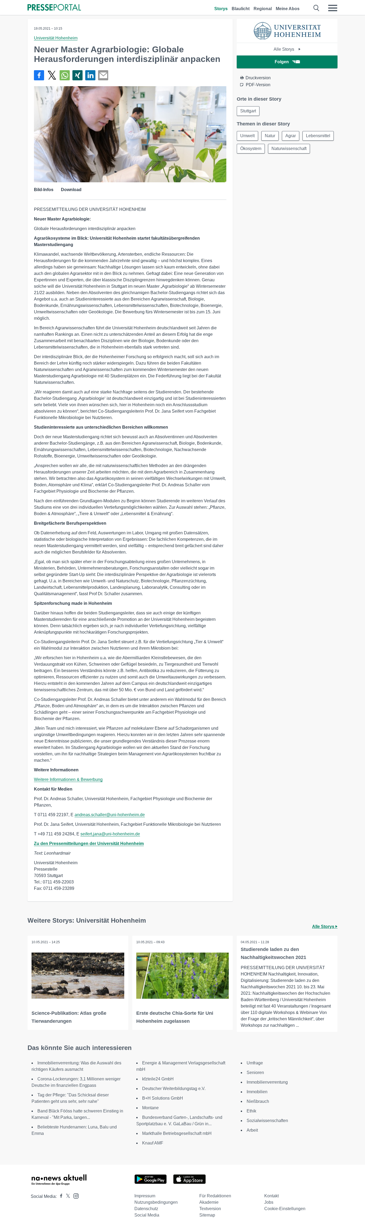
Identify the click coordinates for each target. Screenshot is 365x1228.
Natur (270, 135)
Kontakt (271, 1196)
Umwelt (247, 135)
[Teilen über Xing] (77, 75)
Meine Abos (288, 8)
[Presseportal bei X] (66, 1196)
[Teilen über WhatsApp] (65, 75)
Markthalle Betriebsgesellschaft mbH (177, 1133)
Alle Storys (284, 49)
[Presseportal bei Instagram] (74, 1195)
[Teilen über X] (52, 75)
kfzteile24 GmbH (158, 1079)
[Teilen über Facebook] (39, 75)
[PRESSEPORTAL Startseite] (54, 8)
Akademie (209, 1202)
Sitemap (207, 1215)
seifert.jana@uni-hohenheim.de (110, 834)
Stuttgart (248, 111)
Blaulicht (241, 8)
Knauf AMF (152, 1143)
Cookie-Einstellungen (284, 1208)
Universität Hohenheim (55, 38)
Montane (150, 1107)
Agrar (290, 135)
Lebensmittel (318, 135)
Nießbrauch (258, 1101)
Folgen (282, 62)
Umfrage (255, 1063)
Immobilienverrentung (267, 1082)
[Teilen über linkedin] (90, 75)
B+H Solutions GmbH (162, 1098)
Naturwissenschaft (288, 148)
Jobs (268, 1202)
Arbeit (252, 1130)
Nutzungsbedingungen (156, 1202)
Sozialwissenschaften (267, 1120)
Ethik (251, 1111)
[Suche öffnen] (316, 8)
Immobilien (257, 1091)
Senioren (255, 1072)
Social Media (146, 1215)
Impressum (144, 1196)
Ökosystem (250, 148)
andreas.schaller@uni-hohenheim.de (110, 814)
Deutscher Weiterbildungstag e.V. (173, 1088)
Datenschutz (146, 1208)
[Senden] (103, 75)
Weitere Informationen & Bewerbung (68, 779)
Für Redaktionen (215, 1196)
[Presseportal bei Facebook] (60, 1196)
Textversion (210, 1208)
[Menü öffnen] (332, 8)
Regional (263, 8)
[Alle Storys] (287, 38)
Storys (221, 8)
